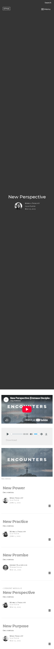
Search (48, 3)
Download (11, 440)
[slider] (17, 434)
